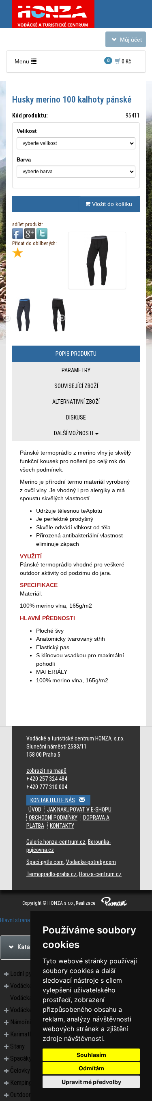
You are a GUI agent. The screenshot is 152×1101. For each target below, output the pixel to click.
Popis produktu (76, 353)
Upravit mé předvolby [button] (91, 1081)
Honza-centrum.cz (100, 874)
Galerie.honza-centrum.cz (56, 842)
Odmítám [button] (91, 1068)
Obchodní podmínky (53, 817)
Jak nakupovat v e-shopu (79, 809)
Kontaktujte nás (52, 800)
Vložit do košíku (111, 204)
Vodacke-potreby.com (91, 862)
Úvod (34, 809)
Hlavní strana (15, 920)
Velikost (26, 131)
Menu (27, 63)
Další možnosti (74, 433)
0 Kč (119, 61)
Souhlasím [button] (91, 1054)
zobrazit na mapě (46, 771)
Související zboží (76, 386)
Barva (24, 160)
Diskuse (76, 417)
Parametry (76, 370)
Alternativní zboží (76, 401)
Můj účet (125, 41)
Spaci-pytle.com (45, 862)
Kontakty (62, 825)
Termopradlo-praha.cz (51, 874)
